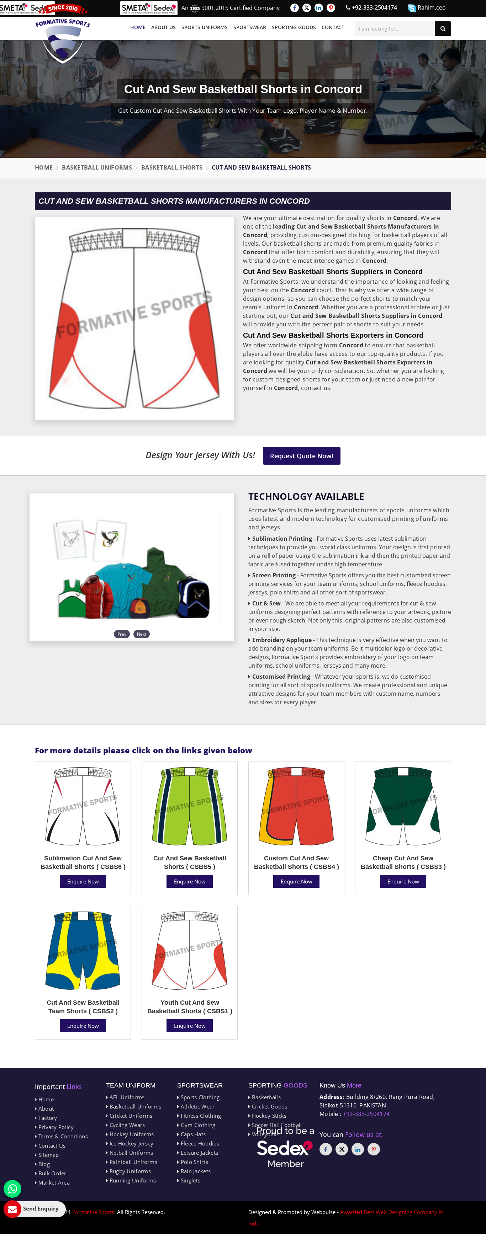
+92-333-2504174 (373, 7)
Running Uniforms (132, 1180)
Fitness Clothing (200, 1115)
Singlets (189, 1180)
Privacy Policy (55, 1127)
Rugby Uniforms (129, 1171)
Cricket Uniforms (130, 1115)
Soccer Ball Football (276, 1124)
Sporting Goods (294, 27)
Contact (333, 27)
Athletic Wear (197, 1106)
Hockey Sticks (268, 1115)
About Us (163, 27)
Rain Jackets (195, 1171)
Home (138, 27)
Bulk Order (51, 1173)
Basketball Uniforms (97, 167)
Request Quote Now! (301, 456)
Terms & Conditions (62, 1136)
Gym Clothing (197, 1124)
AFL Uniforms (126, 1097)
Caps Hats (192, 1134)
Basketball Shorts (171, 167)
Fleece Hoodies (199, 1143)
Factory (47, 1117)
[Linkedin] (319, 8)
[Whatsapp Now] (12, 1189)
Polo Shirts (193, 1161)
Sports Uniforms (204, 27)
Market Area (53, 1182)
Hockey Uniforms (131, 1134)
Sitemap (48, 1154)
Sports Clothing (199, 1097)
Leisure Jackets (198, 1152)
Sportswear (249, 27)
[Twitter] (306, 8)
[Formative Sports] (63, 34)
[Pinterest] (331, 8)
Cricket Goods (268, 1106)
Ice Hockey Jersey (130, 1143)
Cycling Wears (126, 1124)
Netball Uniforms (130, 1152)
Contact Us (51, 1145)
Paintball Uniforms (132, 1161)
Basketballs (265, 1097)
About (45, 1108)
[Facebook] (294, 8)
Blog (43, 1164)
